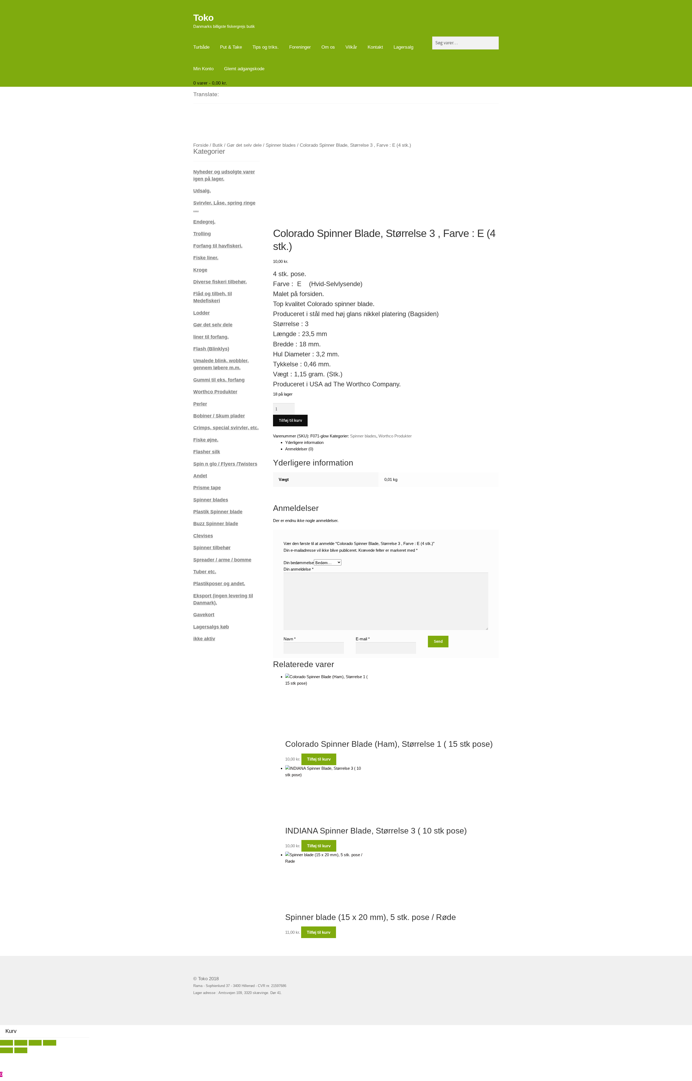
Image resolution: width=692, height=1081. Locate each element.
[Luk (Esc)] (49, 1043)
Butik (217, 145)
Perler (200, 404)
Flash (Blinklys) (211, 349)
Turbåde (201, 47)
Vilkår (351, 47)
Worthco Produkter (395, 436)
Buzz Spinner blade (215, 523)
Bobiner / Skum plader (219, 416)
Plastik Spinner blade (217, 511)
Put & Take (231, 47)
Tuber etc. (204, 571)
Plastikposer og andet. (219, 583)
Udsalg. (202, 190)
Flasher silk (206, 451)
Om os (328, 47)
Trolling (202, 233)
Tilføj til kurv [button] (319, 759)
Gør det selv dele (244, 145)
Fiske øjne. (205, 440)
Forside (200, 145)
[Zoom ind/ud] (6, 1043)
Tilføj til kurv (290, 420)
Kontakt (375, 47)
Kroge (200, 270)
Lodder (201, 313)
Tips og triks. (265, 47)
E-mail (363, 639)
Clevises (203, 535)
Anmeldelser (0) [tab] (299, 449)
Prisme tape (207, 487)
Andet (200, 475)
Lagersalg (403, 47)
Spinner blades (281, 145)
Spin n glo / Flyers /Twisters (225, 464)
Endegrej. (204, 222)
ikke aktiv (204, 638)
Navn (290, 639)
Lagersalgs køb (211, 627)
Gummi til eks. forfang (219, 380)
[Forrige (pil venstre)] (6, 1050)
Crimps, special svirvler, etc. (226, 427)
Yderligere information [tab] (304, 442)
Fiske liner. (205, 257)
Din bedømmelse (299, 562)
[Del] (35, 1043)
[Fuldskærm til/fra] (20, 1043)
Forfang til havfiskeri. (217, 246)
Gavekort (203, 614)
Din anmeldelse (299, 569)
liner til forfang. (211, 337)
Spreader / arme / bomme (222, 560)
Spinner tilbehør (212, 547)
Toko (203, 17)
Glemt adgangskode (244, 68)
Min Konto (203, 68)
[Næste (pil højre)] (20, 1050)
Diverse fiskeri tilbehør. (220, 282)
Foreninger (300, 47)
